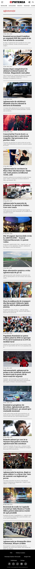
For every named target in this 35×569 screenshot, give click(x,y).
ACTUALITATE (12, 5)
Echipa (22, 560)
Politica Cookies (20, 552)
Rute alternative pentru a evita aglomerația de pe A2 (16, 271)
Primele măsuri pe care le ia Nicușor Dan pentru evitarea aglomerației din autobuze (15, 441)
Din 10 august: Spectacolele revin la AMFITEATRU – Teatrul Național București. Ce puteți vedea (17, 239)
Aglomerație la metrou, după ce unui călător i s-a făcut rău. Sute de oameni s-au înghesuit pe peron (17, 475)
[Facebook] (9, 564)
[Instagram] (13, 564)
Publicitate (14, 560)
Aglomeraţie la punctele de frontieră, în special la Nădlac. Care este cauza (16, 205)
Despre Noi (27, 556)
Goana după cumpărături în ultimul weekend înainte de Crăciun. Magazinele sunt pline (16, 71)
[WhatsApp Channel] (25, 564)
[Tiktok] (17, 564)
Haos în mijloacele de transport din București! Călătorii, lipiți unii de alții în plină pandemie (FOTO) (16, 304)
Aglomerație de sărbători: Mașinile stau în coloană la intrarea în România (14, 103)
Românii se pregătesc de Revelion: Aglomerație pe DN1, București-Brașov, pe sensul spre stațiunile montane (17, 408)
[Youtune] (21, 564)
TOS (11, 552)
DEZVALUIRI (4, 5)
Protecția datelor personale (12, 556)
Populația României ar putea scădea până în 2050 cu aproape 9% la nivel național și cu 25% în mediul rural (17, 339)
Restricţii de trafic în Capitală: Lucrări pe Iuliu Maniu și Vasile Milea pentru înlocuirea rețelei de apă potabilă (16, 510)
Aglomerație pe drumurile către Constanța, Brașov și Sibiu (17, 542)
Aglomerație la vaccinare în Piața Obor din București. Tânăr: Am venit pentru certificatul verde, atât (17, 171)
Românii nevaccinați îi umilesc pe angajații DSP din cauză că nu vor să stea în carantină (17, 38)
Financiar (26, 5)
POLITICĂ (19, 5)
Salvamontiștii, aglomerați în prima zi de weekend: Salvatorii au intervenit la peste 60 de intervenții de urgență (17, 373)
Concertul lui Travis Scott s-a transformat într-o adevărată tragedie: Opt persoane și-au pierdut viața (16, 137)
